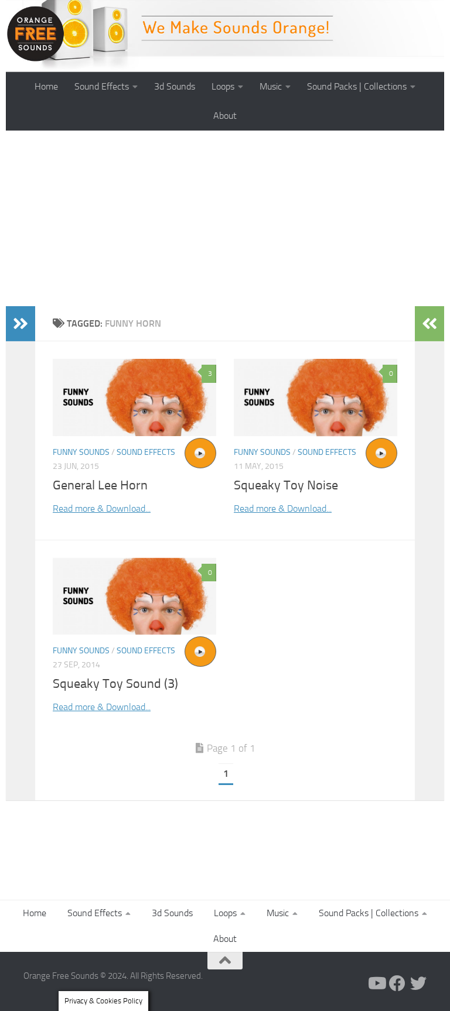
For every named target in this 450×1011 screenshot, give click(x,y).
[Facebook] (397, 983)
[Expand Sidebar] (20, 323)
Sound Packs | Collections (357, 86)
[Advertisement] (225, 218)
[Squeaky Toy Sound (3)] (134, 596)
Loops (223, 86)
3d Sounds (174, 86)
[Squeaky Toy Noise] (315, 397)
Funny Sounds (81, 452)
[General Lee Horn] (134, 397)
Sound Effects (101, 86)
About (225, 115)
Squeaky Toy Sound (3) (115, 683)
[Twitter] (418, 983)
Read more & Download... (102, 508)
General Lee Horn (100, 485)
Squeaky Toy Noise (286, 485)
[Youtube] (376, 983)
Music (271, 86)
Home (46, 86)
